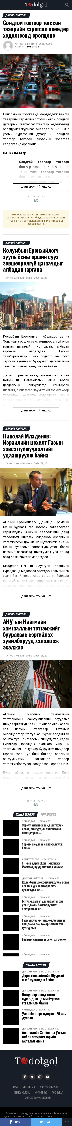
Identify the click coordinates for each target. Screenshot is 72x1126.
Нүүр (15, 1087)
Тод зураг (57, 1092)
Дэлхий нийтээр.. (49, 1087)
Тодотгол (33, 46)
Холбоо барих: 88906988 (38, 1097)
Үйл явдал (29, 1087)
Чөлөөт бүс (41, 1092)
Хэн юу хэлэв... (22, 1092)
